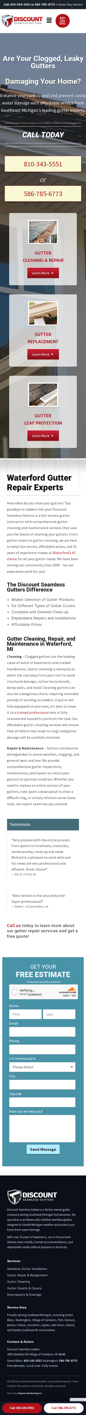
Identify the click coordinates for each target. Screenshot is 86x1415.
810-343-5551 (20, 4)
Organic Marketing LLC (30, 1393)
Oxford (70, 1325)
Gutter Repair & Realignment (27, 1275)
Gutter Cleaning (18, 1281)
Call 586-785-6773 (64, 1408)
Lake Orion (57, 1325)
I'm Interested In (23, 1058)
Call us (14, 925)
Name (15, 1005)
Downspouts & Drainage (24, 1294)
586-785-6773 (68, 1361)
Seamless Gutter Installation (27, 1269)
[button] (49, 21)
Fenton (21, 1325)
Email (15, 1023)
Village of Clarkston (44, 1320)
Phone (15, 1041)
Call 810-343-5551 (22, 1408)
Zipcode (16, 1093)
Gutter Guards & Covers (24, 1288)
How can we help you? (27, 1111)
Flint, (61, 1320)
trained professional (33, 712)
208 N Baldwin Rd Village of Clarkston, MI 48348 (36, 1354)
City (13, 1076)
